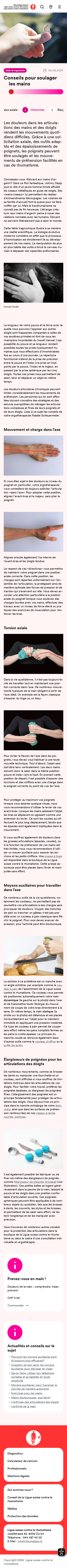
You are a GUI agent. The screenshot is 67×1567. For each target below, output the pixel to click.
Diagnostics (15, 1453)
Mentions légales (18, 1476)
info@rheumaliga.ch (30, 1541)
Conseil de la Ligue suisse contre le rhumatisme (29, 1499)
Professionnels (16, 1468)
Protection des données (22, 1516)
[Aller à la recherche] (42, 7)
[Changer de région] (51, 7)
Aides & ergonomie (15, 70)
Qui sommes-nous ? (20, 1489)
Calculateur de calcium (22, 1461)
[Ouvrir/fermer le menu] (59, 7)
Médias (12, 1508)
